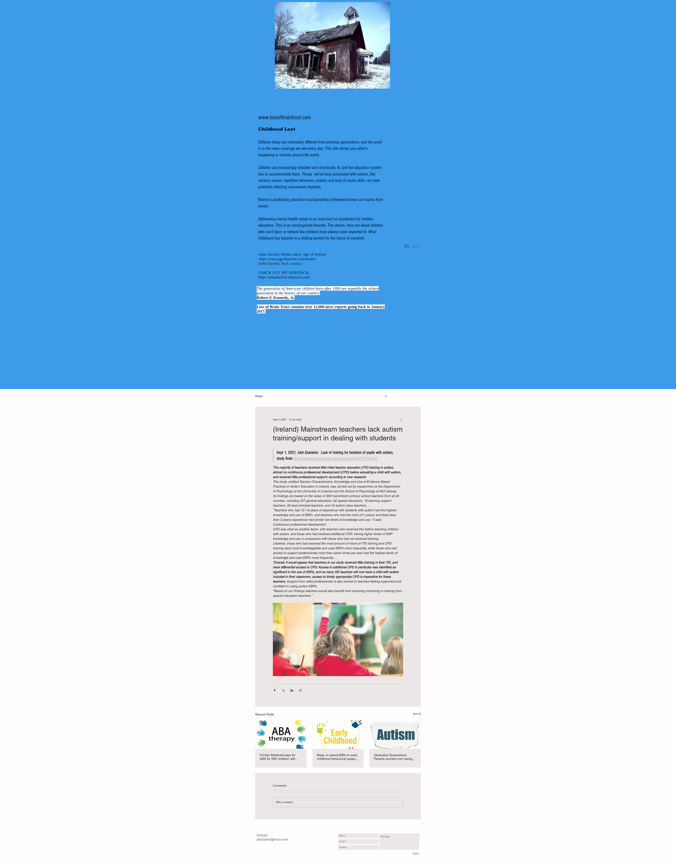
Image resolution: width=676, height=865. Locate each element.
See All (417, 713)
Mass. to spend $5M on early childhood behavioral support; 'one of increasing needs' (337, 757)
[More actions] (401, 419)
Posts (259, 396)
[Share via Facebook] (274, 690)
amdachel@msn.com (272, 840)
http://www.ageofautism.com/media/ (287, 259)
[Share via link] (300, 690)
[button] (385, 396)
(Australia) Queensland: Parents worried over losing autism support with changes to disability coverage (394, 757)
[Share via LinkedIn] (291, 690)
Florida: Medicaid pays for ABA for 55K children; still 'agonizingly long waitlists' (277, 757)
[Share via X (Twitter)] (283, 690)
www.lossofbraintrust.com (284, 117)
